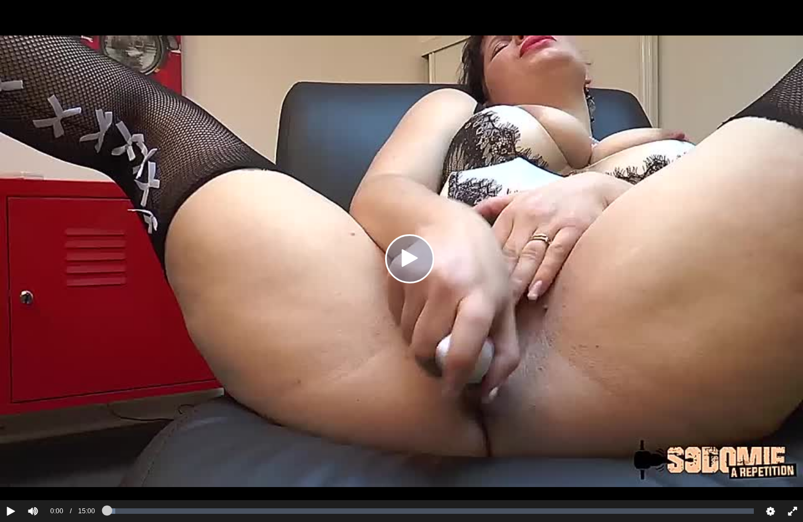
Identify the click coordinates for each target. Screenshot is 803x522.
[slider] (51, 477)
